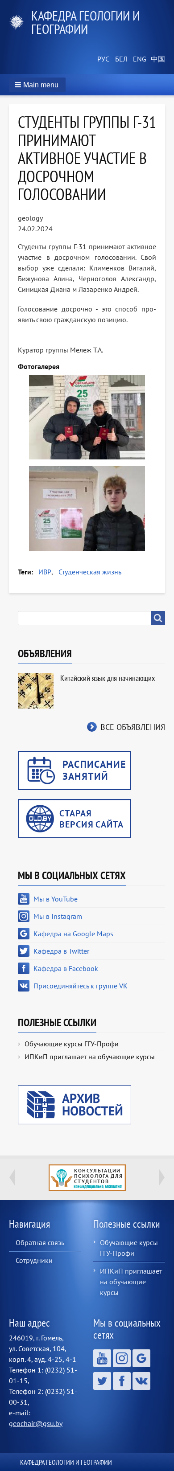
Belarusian (120, 59)
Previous (12, 1177)
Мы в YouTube (55, 898)
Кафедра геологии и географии (85, 22)
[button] (37, 85)
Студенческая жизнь (89, 571)
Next (162, 1177)
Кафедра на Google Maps (73, 933)
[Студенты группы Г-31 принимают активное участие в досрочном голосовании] (87, 417)
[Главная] (20, 22)
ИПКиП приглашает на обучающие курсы (90, 1056)
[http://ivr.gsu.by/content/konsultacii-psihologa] (87, 1177)
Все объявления (132, 727)
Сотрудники (34, 1260)
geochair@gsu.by (35, 1423)
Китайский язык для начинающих (107, 678)
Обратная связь (40, 1242)
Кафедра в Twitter (61, 951)
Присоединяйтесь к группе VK (80, 985)
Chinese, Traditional (156, 59)
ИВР (44, 571)
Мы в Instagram (57, 916)
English (138, 59)
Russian (103, 59)
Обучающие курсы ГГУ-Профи (72, 1043)
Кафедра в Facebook (65, 968)
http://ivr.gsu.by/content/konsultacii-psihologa (87, 1177)
